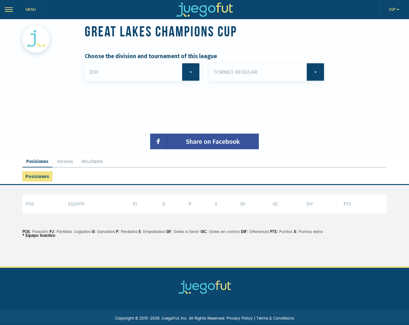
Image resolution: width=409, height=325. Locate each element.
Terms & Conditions (275, 318)
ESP (393, 10)
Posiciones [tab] (37, 161)
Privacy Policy (240, 318)
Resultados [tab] (92, 161)
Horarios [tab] (65, 161)
